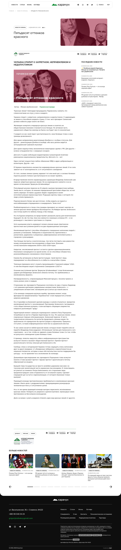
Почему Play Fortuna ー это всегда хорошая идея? (93, 87)
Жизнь (29, 4)
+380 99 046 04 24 (17, 514)
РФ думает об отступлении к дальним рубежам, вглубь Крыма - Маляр (94, 95)
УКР (108, 4)
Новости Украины (22, 10)
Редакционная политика (87, 518)
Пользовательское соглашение (101, 514)
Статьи (22, 4)
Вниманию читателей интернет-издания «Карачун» (92, 79)
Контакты (84, 514)
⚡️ (93, 69)
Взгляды (37, 4)
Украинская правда (47, 107)
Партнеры (102, 518)
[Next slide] (110, 487)
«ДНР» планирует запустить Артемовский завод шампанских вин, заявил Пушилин (94, 104)
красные (25, 433)
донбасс (17, 433)
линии (33, 433)
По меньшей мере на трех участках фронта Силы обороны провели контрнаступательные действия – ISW (100, 478)
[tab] (30, 486)
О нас (75, 514)
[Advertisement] (44, 413)
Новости (14, 4)
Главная (11, 10)
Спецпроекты (65, 514)
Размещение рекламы (67, 518)
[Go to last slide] (11, 487)
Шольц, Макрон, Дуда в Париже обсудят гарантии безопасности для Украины (73, 474)
